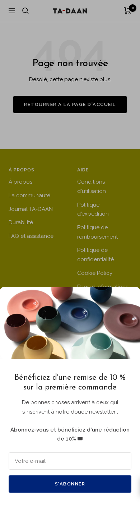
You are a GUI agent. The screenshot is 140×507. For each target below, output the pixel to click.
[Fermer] (128, 298)
